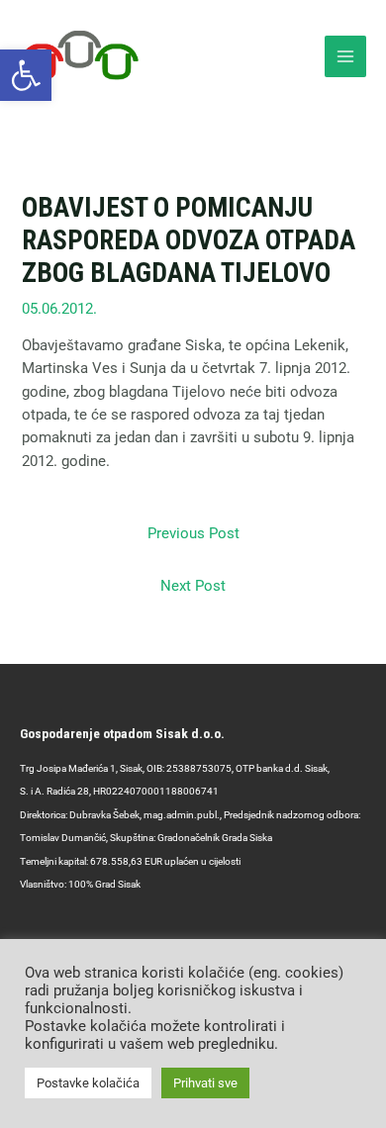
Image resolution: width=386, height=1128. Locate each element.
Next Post (193, 586)
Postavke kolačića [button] (88, 1083)
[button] (25, 75)
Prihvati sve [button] (205, 1083)
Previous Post (193, 533)
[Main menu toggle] (345, 56)
